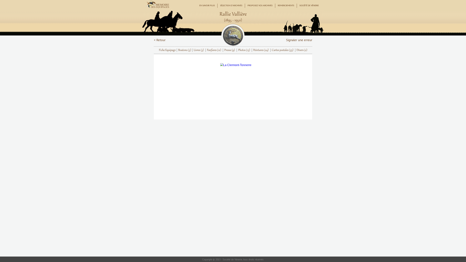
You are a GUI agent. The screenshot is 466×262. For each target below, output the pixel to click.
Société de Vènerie (309, 6)
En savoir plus (207, 6)
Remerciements (286, 6)
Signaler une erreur (299, 40)
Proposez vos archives (260, 6)
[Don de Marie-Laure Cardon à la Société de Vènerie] (235, 65)
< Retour (159, 40)
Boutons (184, 50)
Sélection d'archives (231, 6)
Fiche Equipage (167, 50)
